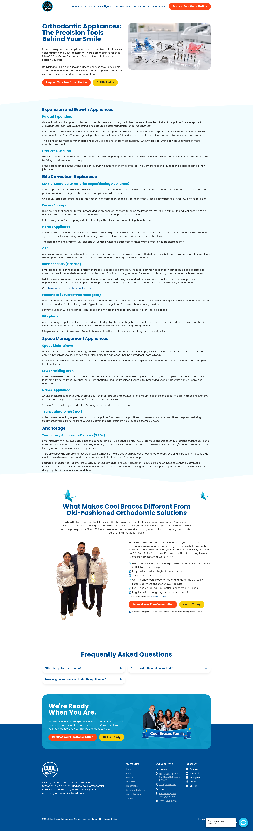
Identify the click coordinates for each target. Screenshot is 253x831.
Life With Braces (134, 794)
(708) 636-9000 (167, 784)
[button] (89, 6)
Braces (129, 777)
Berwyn (160, 789)
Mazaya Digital (109, 819)
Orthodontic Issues (135, 790)
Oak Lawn (162, 769)
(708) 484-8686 (168, 801)
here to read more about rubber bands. (71, 288)
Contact (130, 798)
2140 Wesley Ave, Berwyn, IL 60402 (167, 795)
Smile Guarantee (158, 596)
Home (129, 769)
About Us (77, 6)
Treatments (132, 785)
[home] (47, 6)
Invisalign (130, 781)
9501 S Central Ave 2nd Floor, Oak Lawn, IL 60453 (169, 777)
